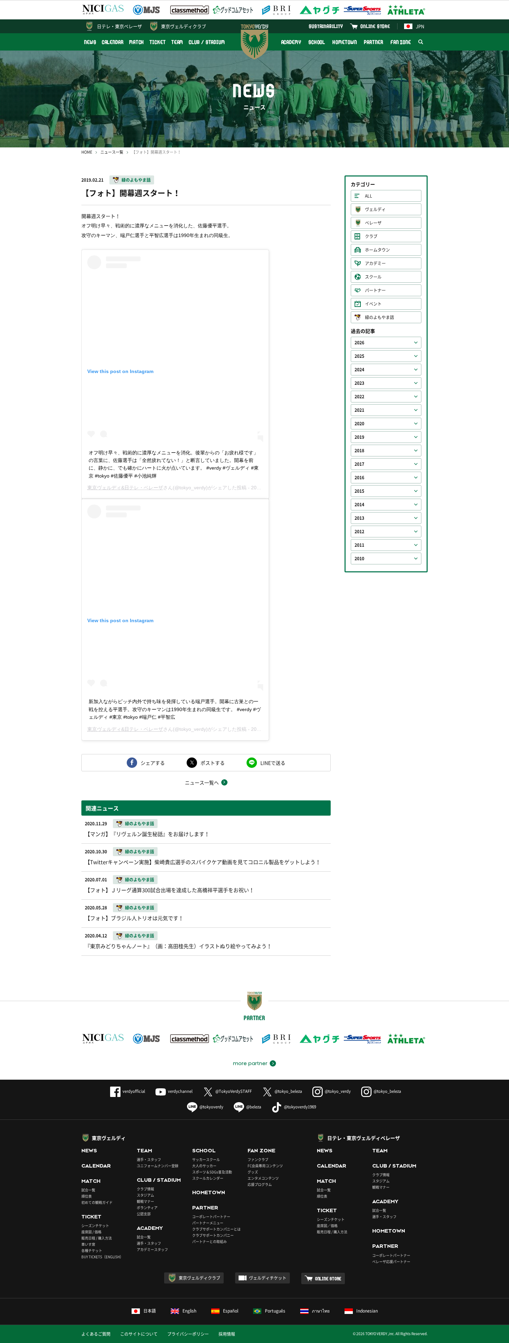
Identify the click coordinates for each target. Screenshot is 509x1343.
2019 (359, 437)
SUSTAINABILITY (326, 26)
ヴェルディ (375, 209)
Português (275, 1311)
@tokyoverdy (211, 1107)
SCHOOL (317, 42)
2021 (359, 410)
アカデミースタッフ (152, 1249)
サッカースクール (206, 1159)
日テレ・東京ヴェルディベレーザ (363, 1137)
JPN (420, 26)
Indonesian (367, 1311)
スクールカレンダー (207, 1178)
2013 (359, 518)
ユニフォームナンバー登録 (157, 1165)
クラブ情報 (145, 1188)
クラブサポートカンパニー (213, 1235)
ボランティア (147, 1207)
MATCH (136, 42)
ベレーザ (373, 223)
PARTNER (373, 42)
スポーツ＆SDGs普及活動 (212, 1171)
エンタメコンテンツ (263, 1178)
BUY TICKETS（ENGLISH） (102, 1256)
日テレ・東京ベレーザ (119, 26)
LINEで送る (272, 762)
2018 (359, 450)
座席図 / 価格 (91, 1231)
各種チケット (91, 1250)
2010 (359, 558)
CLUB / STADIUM (207, 42)
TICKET (158, 42)
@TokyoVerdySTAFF (233, 1091)
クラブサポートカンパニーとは (216, 1229)
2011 (359, 545)
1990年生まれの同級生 (203, 235)
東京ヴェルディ (109, 1137)
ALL (368, 196)
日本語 (149, 1311)
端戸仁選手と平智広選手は (149, 235)
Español (230, 1311)
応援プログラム (260, 1184)
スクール (373, 277)
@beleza (253, 1107)
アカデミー (375, 263)
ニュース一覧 (111, 152)
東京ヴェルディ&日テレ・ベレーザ (125, 487)
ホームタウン (377, 250)
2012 (359, 531)
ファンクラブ (258, 1159)
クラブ (371, 236)
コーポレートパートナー (211, 1216)
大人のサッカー (204, 1165)
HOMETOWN (344, 42)
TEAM (177, 42)
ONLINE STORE (375, 26)
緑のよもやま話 (136, 180)
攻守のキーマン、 (100, 235)
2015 (359, 491)
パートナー (375, 290)
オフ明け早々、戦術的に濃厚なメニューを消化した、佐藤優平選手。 (156, 225)
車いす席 (88, 1244)
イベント (373, 304)
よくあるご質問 (95, 1334)
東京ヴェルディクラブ (183, 26)
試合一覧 (88, 1189)
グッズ (253, 1171)
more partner (250, 1063)
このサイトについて (139, 1334)
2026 (359, 342)
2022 (359, 396)
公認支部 (144, 1213)
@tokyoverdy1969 (300, 1107)
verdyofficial (134, 1091)
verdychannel (180, 1091)
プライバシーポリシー (188, 1334)
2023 (359, 383)
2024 (359, 369)
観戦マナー (145, 1201)
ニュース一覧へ (202, 782)
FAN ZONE (401, 42)
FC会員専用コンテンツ (265, 1165)
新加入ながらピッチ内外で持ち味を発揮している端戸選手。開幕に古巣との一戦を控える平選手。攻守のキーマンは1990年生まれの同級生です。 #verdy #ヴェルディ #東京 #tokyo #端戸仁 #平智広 (175, 709)
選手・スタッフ (149, 1159)
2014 (359, 504)
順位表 (86, 1196)
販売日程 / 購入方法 (96, 1238)
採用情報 (226, 1334)
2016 (359, 477)
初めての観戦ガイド (97, 1202)
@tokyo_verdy (338, 1091)
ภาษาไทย (321, 1311)
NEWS (90, 42)
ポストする (212, 762)
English (189, 1311)
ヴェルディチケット (267, 1278)
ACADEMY (291, 42)
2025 (359, 356)
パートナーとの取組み (209, 1241)
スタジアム (145, 1195)
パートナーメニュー (207, 1222)
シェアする (153, 762)
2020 (359, 423)
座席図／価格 (327, 1225)
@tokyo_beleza (288, 1091)
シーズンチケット (95, 1225)
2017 (359, 464)
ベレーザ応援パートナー (391, 1261)
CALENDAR (113, 42)
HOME (86, 152)
